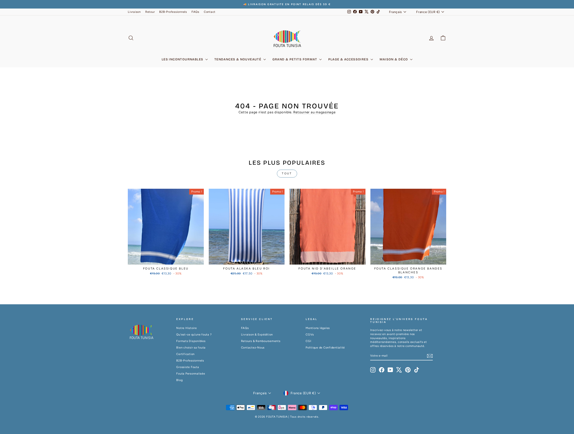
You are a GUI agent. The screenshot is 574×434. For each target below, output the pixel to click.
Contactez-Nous (253, 347)
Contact (209, 11)
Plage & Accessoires (349, 59)
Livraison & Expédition (257, 334)
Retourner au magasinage (314, 112)
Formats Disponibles (190, 341)
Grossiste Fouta (187, 367)
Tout (287, 173)
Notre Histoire (186, 328)
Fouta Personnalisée (190, 373)
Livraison (134, 11)
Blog (179, 380)
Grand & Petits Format (295, 59)
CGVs (310, 334)
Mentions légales (318, 328)
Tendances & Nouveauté (238, 59)
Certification (185, 354)
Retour (150, 11)
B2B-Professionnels (173, 11)
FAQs (195, 11)
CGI (308, 341)
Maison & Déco (394, 59)
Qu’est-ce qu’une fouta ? (193, 334)
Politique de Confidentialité (325, 347)
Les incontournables (183, 59)
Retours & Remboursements (260, 341)
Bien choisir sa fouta (191, 347)
